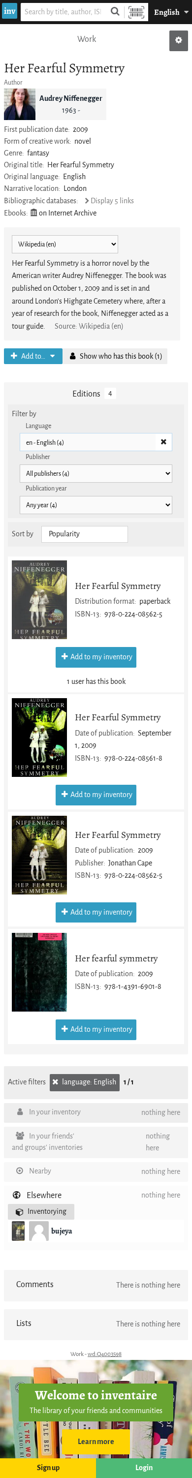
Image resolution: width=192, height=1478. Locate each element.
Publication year (46, 488)
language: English (88, 1082)
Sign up (48, 1468)
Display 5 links (112, 201)
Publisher (38, 457)
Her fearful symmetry (116, 958)
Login (144, 1468)
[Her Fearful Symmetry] (39, 599)
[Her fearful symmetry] (39, 972)
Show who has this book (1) (120, 356)
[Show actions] (178, 41)
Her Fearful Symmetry (117, 585)
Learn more (96, 1442)
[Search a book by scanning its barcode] (136, 12)
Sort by (22, 534)
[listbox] (84, 534)
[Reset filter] (163, 442)
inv (9, 11)
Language (38, 426)
